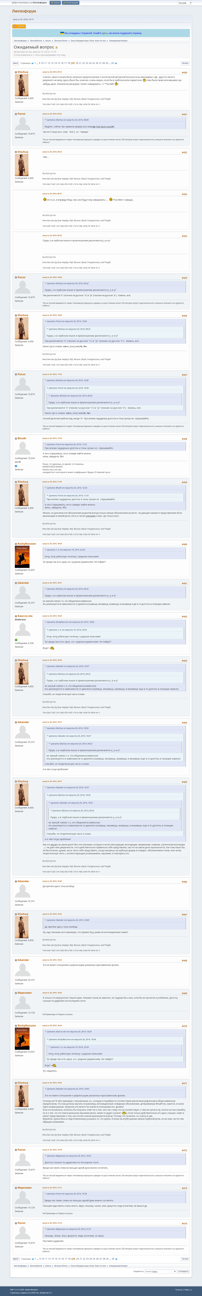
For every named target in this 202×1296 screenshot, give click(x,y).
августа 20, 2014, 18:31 (52, 722)
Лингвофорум (24, 11)
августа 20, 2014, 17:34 (52, 481)
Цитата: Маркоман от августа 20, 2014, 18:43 (69, 1156)
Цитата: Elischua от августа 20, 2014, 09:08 (68, 120)
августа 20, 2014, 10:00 (52, 277)
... (37, 63)
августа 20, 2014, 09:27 (52, 193)
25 (93, 63)
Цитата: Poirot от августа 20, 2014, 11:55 (67, 444)
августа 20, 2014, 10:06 (52, 315)
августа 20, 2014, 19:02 (52, 1082)
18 (69, 63)
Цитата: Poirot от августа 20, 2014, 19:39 (67, 1193)
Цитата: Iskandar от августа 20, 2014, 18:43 (68, 1088)
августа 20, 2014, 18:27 (52, 583)
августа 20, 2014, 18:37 (52, 781)
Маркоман (25, 992)
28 (103, 63)
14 (55, 63)
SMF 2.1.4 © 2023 (17, 1290)
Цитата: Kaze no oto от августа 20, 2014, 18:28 (69, 1031)
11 (45, 63)
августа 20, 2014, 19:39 (52, 1149)
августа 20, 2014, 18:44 (52, 1025)
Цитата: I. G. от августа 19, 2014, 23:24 (66, 549)
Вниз (15, 63)
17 (65, 63)
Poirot (21, 114)
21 (80, 63)
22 (83, 63)
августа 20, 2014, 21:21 (52, 1187)
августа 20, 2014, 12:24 (52, 438)
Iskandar (23, 583)
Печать (185, 63)
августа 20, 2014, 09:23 (52, 152)
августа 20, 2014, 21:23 (52, 1223)
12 (49, 63)
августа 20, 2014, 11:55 (52, 374)
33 (112, 63)
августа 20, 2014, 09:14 (52, 72)
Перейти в (138, 1271)
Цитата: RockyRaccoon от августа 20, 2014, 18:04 (70, 622)
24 (90, 63)
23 (87, 63)
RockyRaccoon (27, 543)
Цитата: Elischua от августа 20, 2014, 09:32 (68, 283)
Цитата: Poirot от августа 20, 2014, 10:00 (67, 321)
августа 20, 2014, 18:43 (52, 960)
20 (77, 63)
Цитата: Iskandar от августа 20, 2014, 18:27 (68, 666)
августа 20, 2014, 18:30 (52, 660)
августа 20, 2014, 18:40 (52, 881)
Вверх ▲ (188, 1289)
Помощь (179, 1289)
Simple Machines (31, 1290)
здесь (105, 33)
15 (59, 63)
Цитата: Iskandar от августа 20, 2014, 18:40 (68, 920)
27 (100, 63)
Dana (91, 40)
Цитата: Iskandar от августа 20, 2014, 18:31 (68, 787)
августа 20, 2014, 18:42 (52, 914)
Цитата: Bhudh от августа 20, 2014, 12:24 (67, 487)
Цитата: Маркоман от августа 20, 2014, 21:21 (69, 1229)
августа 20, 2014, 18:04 (52, 543)
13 (52, 63)
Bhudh (22, 438)
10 (42, 63)
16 (62, 63)
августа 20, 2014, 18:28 (52, 616)
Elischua (23, 72)
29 (107, 63)
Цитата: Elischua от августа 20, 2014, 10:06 (68, 380)
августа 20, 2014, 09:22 (52, 114)
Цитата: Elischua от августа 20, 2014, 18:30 (68, 728)
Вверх (15, 1259)
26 (97, 63)
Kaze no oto (100, 40)
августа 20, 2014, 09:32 (52, 235)
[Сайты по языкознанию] (16, 465)
